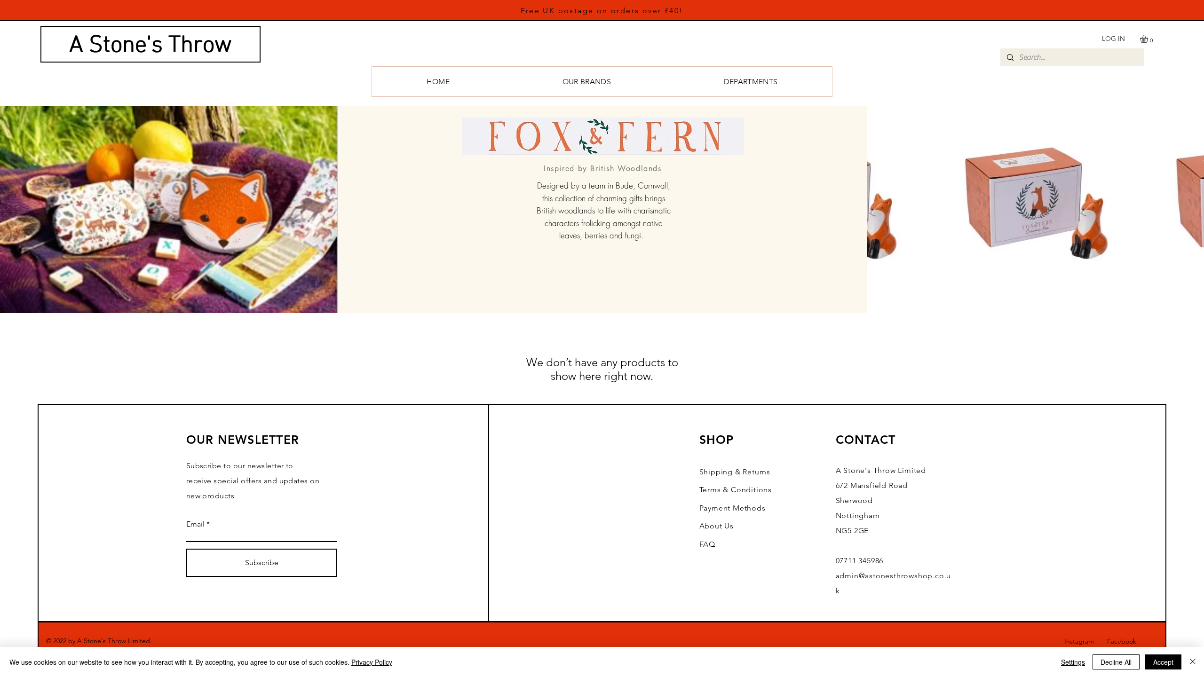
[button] (1148, 39)
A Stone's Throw (150, 45)
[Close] (1192, 661)
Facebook (1127, 641)
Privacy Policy (371, 662)
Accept (1163, 662)
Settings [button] (1073, 662)
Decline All (1116, 662)
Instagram (1085, 641)
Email (195, 524)
